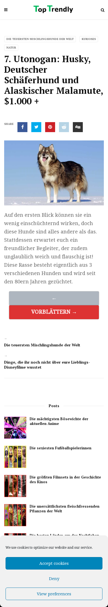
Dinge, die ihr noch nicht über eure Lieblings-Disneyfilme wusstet (47, 364)
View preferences (54, 593)
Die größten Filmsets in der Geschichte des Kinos (65, 479)
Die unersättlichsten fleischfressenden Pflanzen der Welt (64, 508)
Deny (54, 578)
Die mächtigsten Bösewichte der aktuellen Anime (59, 421)
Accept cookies (54, 563)
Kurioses (89, 39)
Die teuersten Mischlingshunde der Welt (40, 39)
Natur (11, 47)
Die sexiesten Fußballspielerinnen (60, 448)
